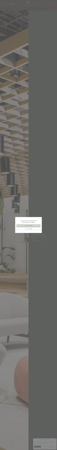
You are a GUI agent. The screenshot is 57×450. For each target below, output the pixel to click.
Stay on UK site (28, 225)
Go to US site (27, 228)
